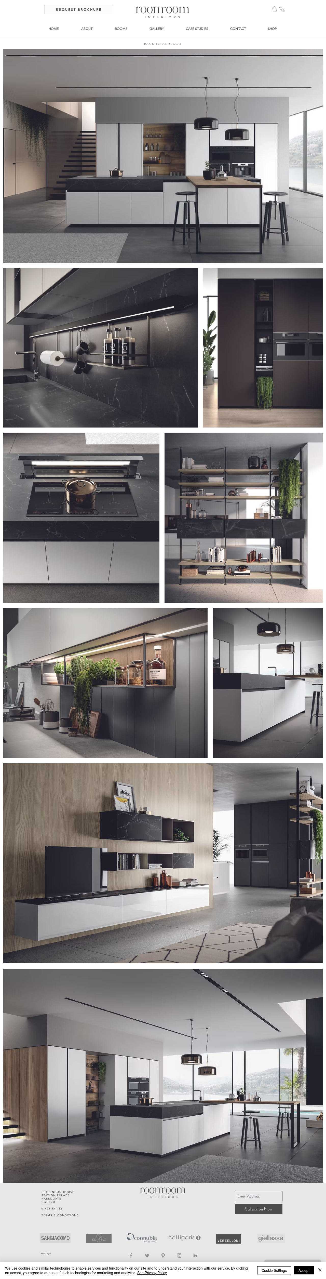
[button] (275, 8)
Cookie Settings (274, 1270)
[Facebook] (131, 1255)
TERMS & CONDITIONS (60, 1215)
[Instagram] (179, 1255)
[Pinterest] (163, 1255)
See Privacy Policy (152, 1272)
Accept (303, 1270)
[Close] (320, 1270)
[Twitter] (147, 1255)
